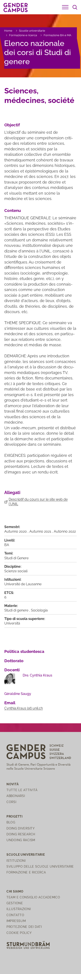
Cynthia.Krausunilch (23, 708)
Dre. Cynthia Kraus (37, 675)
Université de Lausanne (22, 584)
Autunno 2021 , (41, 531)
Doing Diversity (20, 828)
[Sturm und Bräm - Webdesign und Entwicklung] (28, 945)
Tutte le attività (21, 790)
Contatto (15, 915)
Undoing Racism (20, 840)
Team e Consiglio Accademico (33, 897)
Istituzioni (16, 860)
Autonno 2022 (65, 531)
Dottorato (14, 660)
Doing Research (20, 834)
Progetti (14, 816)
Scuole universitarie (32, 30)
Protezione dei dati (24, 926)
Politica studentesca (24, 651)
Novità (12, 784)
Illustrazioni (18, 909)
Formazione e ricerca (23, 35)
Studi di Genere (16, 558)
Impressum (16, 921)
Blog (10, 822)
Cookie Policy (19, 933)
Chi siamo (14, 891)
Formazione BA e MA (57, 35)
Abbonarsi (15, 796)
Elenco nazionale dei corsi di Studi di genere (37, 52)
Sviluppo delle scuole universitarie (40, 866)
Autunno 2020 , (16, 531)
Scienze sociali (15, 571)
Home (8, 30)
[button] (65, 7)
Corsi (11, 802)
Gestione (14, 903)
